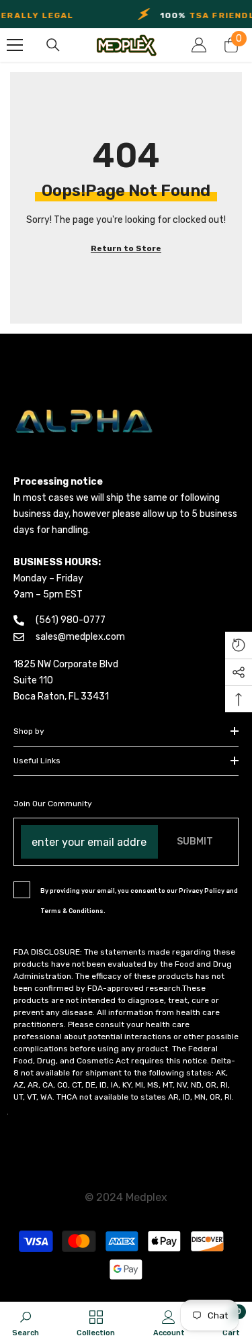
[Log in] (199, 45)
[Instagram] (8, 1114)
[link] (25, 1322)
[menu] (15, 45)
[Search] (53, 45)
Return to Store (126, 248)
